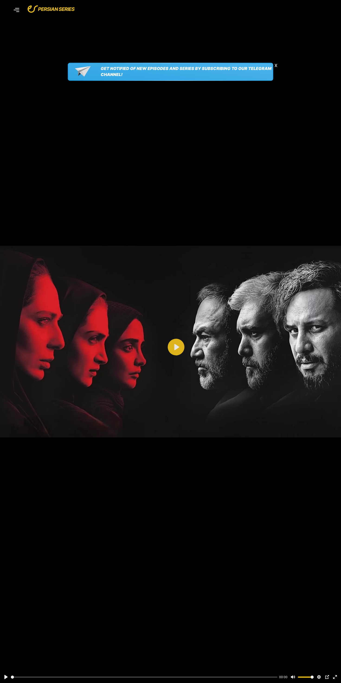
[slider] (144, 677)
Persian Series (56, 9)
